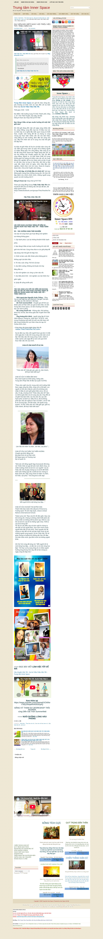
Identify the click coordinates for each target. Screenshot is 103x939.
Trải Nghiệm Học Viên (83, 853)
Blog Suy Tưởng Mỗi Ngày (57, 906)
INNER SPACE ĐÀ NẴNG (27, 2)
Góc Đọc (42, 14)
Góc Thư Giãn (75, 14)
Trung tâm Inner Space (31, 7)
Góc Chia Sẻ (85, 14)
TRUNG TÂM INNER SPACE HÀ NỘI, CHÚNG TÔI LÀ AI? (66, 250)
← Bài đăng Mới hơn (20, 749)
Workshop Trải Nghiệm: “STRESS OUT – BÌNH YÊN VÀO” (65, 293)
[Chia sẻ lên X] (18, 721)
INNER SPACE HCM (42, 2)
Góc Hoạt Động (51, 14)
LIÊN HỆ (16, 2)
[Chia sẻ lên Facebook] (20, 721)
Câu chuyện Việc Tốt (21, 672)
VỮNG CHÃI (56, 237)
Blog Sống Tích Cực (47, 906)
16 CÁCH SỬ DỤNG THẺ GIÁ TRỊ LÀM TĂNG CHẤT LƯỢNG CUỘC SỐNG (63, 134)
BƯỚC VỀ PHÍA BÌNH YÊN (59, 240)
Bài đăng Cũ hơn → (46, 749)
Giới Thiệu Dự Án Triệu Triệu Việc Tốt (27, 70)
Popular (55, 243)
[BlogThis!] (16, 721)
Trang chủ (33, 749)
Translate (25, 873)
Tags (61, 243)
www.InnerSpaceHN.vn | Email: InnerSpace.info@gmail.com (30, 916)
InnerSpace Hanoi (18, 28)
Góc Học (34, 14)
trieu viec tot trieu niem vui (40, 18)
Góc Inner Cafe (63, 14)
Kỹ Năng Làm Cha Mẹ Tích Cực (36, 906)
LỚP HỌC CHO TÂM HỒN (56, 2)
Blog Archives (68, 243)
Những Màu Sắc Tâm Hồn (68, 906)
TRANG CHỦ (17, 14)
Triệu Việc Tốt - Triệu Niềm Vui (22, 53)
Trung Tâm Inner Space (22, 103)
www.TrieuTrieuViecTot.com (28, 329)
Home (16, 18)
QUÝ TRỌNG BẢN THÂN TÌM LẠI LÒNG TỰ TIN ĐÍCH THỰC (66, 282)
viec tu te (23, 19)
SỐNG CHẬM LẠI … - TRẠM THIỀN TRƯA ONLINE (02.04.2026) (66, 271)
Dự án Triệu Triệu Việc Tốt (38, 672)
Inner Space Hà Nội (65, 164)
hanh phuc (21, 18)
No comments (32, 28)
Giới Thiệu (26, 14)
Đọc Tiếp (35, 736)
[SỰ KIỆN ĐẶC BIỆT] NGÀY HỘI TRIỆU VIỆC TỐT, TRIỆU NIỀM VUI (32, 25)
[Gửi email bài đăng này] (15, 721)
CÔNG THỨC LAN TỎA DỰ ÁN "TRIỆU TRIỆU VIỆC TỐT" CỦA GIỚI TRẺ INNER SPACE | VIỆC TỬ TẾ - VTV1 (35, 740)
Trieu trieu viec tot (28, 18)
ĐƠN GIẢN (55, 235)
